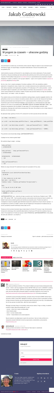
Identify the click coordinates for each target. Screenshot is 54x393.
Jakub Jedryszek (10, 326)
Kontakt (38, 2)
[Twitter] (50, 4)
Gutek (6, 55)
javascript (11, 219)
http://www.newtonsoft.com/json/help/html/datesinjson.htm (20, 293)
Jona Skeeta (24, 76)
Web (6, 49)
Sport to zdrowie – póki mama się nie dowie (43, 236)
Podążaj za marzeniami (6, 236)
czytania (45, 89)
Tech (20, 7)
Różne (24, 7)
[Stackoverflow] (47, 4)
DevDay (14, 80)
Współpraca (42, 7)
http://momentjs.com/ (11, 321)
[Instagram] (38, 4)
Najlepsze (20, 2)
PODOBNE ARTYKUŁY (6, 257)
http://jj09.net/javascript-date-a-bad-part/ (16, 329)
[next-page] (4, 275)
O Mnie (36, 7)
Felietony (9, 7)
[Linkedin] (40, 4)
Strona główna (5, 47)
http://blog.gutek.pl (14, 245)
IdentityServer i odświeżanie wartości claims (25, 269)
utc (15, 219)
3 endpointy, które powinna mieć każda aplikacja (37, 269)
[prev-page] (2, 275)
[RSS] (45, 4)
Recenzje (15, 7)
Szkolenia (30, 7)
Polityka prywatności (32, 2)
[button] (51, 7)
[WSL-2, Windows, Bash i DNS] (16, 263)
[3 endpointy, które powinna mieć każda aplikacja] (37, 263)
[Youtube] (52, 4)
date (6, 219)
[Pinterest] (43, 4)
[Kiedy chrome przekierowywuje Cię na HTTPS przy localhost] (5, 263)
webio (17, 391)
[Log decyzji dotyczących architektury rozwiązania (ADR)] (48, 263)
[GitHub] (14, 251)
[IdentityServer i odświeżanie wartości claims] (27, 263)
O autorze (15, 2)
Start (3, 7)
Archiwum (25, 2)
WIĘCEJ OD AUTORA (17, 257)
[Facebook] (36, 4)
